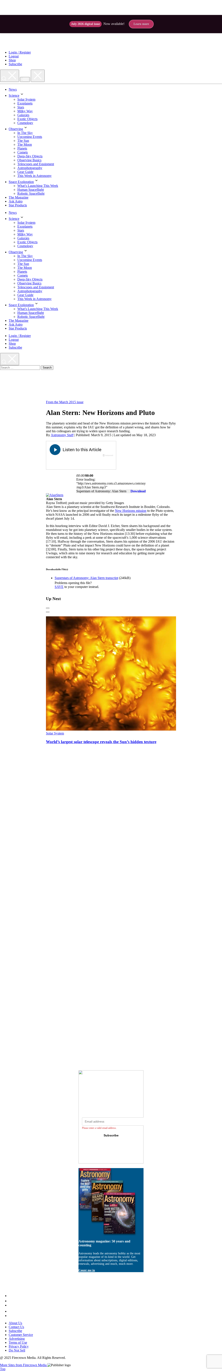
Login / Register (20, 52)
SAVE (59, 587)
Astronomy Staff (62, 435)
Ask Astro (16, 201)
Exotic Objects (27, 119)
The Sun (23, 140)
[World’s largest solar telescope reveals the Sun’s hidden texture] (129, 729)
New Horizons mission (130, 510)
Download (138, 491)
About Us (15, 1323)
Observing (16, 129)
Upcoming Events (29, 137)
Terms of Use (18, 1342)
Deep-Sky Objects (29, 156)
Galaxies (23, 115)
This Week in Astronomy (34, 176)
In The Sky (25, 133)
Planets (22, 148)
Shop (12, 60)
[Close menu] (38, 76)
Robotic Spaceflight (30, 193)
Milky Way (25, 111)
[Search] (9, 76)
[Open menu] (25, 79)
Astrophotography (29, 168)
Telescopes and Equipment (35, 164)
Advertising (17, 1338)
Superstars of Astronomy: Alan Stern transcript (86, 578)
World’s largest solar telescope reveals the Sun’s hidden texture (101, 741)
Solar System (26, 99)
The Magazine (18, 197)
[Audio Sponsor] (81, 463)
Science (14, 95)
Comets (22, 152)
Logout (14, 56)
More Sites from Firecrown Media (23, 1365)
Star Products (18, 205)
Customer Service (21, 1335)
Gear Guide (25, 172)
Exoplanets (25, 103)
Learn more (141, 24)
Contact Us (16, 1327)
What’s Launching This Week (37, 186)
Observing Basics (29, 160)
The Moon (24, 144)
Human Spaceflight (30, 189)
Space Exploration (21, 182)
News (13, 89)
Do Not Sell (17, 1350)
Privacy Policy (19, 1346)
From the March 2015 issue (64, 402)
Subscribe (15, 64)
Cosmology (25, 123)
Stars (20, 107)
